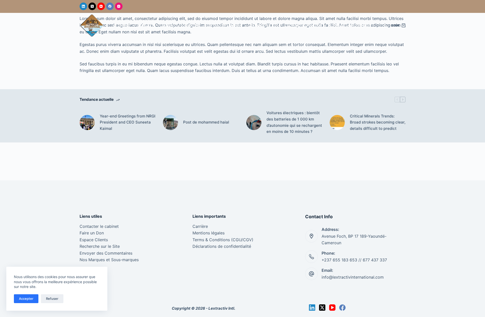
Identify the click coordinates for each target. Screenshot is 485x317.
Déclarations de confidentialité (221, 246)
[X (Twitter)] (92, 6)
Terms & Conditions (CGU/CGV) (222, 239)
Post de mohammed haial (206, 122)
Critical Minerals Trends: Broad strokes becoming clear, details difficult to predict (377, 122)
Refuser (52, 299)
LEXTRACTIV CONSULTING (180, 25)
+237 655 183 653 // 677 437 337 (354, 259)
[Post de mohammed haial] (170, 122)
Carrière (200, 226)
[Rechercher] (384, 26)
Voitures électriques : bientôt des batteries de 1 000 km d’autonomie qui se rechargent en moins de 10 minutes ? (294, 122)
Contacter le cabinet (99, 226)
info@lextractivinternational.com (353, 277)
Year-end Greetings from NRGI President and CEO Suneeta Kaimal (127, 122)
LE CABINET (122, 25)
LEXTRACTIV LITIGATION (303, 25)
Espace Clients (94, 239)
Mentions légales (208, 232)
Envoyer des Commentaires (106, 253)
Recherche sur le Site (100, 246)
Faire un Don (92, 232)
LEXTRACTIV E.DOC (263, 25)
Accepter (26, 299)
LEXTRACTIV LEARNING (224, 25)
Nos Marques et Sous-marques (109, 259)
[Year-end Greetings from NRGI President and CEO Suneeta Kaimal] (87, 122)
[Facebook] (110, 6)
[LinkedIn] (83, 6)
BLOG (332, 25)
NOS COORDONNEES (353, 25)
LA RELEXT (145, 25)
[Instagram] (119, 6)
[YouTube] (101, 6)
